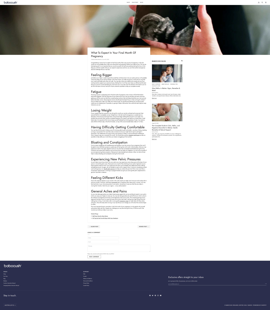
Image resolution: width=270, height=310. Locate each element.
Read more (154, 98)
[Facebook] (150, 295)
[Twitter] (152, 295)
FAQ (84, 274)
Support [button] (86, 271)
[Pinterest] (155, 295)
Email (90, 243)
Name (89, 239)
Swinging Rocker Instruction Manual (11, 285)
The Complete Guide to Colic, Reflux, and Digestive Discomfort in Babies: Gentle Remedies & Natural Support (166, 127)
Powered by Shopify (259, 305)
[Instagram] (158, 295)
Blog (4, 278)
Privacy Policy (86, 283)
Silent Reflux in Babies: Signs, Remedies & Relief (166, 89)
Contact (84, 276)
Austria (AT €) (9, 305)
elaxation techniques (134, 135)
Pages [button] (5, 271)
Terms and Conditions (88, 281)
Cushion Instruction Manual (9, 283)
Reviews (5, 281)
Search (250, 305)
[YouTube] (160, 295)
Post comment (94, 256)
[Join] (265, 284)
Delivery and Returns (87, 278)
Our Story (6, 276)
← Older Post (93, 226)
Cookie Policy (86, 285)
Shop (5, 274)
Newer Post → (144, 226)
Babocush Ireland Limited (234, 305)
